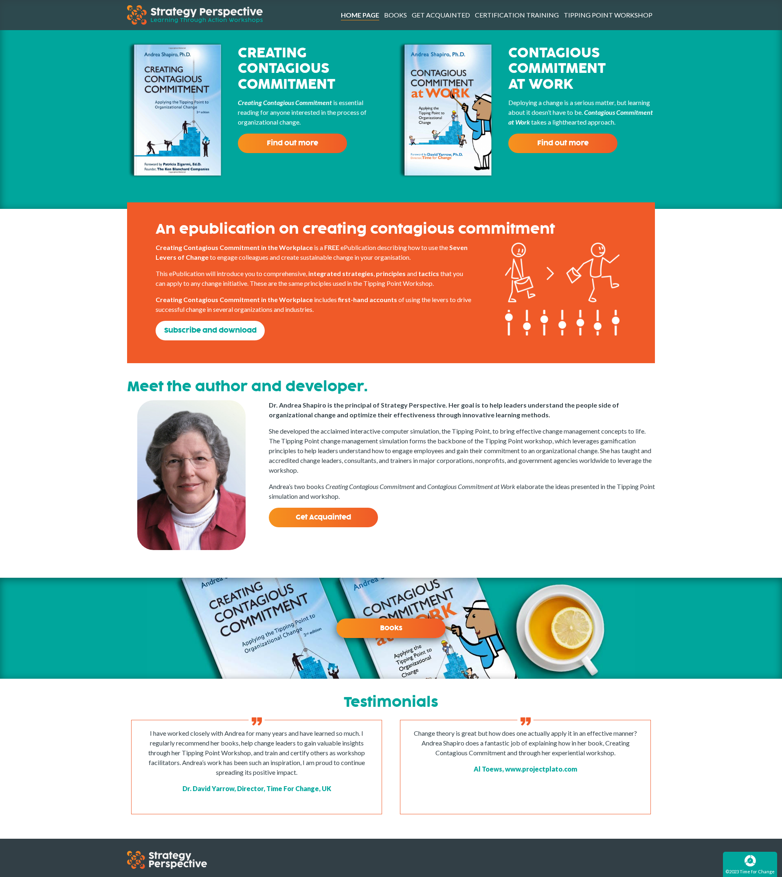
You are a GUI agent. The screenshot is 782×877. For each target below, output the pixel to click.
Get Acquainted (441, 15)
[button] (210, 330)
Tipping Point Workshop (608, 15)
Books (395, 15)
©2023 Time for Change (750, 871)
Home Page (360, 15)
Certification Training (517, 15)
